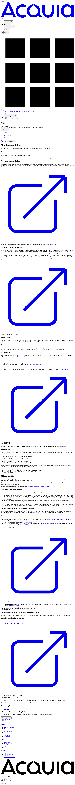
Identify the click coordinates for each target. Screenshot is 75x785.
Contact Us (3, 783)
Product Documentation (9, 755)
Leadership (6, 729)
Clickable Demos (7, 742)
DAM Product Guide (8, 120)
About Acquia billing (8, 135)
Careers (5, 747)
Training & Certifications (9, 757)
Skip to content (4, 1)
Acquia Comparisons (8, 743)
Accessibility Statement (9, 727)
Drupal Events (7, 746)
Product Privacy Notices (9, 116)
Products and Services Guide (10, 113)
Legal (5, 732)
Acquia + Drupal (7, 744)
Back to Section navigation (7, 719)
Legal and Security (8, 26)
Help (4, 123)
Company (3, 724)
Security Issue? (7, 733)
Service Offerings (30, 111)
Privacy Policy (7, 735)
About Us (6, 728)
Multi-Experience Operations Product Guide (14, 118)
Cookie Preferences (8, 736)
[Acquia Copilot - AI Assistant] (2, 32)
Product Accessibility (8, 754)
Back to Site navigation (6, 720)
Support (5, 29)
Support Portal (7, 753)
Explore (3, 739)
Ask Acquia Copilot (7, 718)
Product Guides (7, 22)
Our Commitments (8, 731)
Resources (6, 24)
